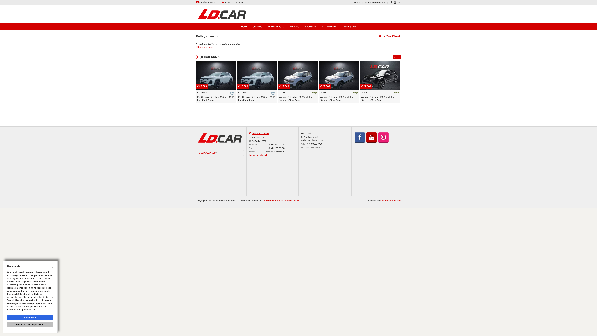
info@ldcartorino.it (208, 2)
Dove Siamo (350, 26)
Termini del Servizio (273, 200)
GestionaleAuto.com (390, 200)
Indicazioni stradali (258, 155)
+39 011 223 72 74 (233, 2)
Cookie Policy (292, 200)
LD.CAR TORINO (260, 133)
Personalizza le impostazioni (30, 324)
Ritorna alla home (205, 47)
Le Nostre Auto (276, 26)
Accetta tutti (30, 317)
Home (244, 26)
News (357, 2)
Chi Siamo (257, 26)
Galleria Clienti (330, 26)
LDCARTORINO (207, 153)
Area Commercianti (375, 2)
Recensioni (310, 26)
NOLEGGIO (294, 26)
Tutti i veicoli (393, 36)
